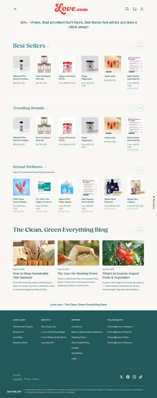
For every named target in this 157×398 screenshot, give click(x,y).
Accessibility (77, 353)
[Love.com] (71, 9)
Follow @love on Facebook (119, 342)
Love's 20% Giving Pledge (53, 332)
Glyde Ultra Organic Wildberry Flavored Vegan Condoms (134, 200)
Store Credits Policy (80, 342)
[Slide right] (140, 46)
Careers (75, 348)
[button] (15, 9)
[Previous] (131, 230)
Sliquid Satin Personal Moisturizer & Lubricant (110, 200)
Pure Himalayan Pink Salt (43, 77)
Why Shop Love (48, 326)
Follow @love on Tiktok (118, 337)
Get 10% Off (14, 391)
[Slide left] (131, 46)
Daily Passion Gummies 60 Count (133, 77)
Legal (73, 358)
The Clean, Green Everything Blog (60, 230)
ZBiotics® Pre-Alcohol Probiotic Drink (21, 77)
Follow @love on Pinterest (119, 332)
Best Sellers (29, 46)
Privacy (27, 379)
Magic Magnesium (87, 77)
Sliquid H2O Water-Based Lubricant (65, 200)
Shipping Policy (78, 337)
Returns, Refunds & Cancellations (86, 332)
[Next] (140, 230)
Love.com (17, 379)
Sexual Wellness (28, 167)
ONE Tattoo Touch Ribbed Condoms (19, 200)
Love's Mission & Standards (53, 337)
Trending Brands (28, 108)
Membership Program (23, 326)
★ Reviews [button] (154, 202)
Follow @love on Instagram (120, 326)
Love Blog (17, 337)
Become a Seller (20, 342)
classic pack (109, 76)
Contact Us (76, 326)
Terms (36, 379)
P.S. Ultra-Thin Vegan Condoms (44, 200)
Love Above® (47, 342)
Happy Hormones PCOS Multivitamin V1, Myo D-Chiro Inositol (67, 77)
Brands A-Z (18, 332)
